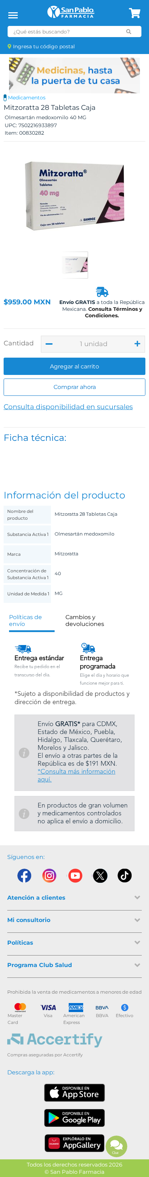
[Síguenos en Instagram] (49, 877)
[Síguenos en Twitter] (100, 877)
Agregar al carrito (74, 366)
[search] (128, 31)
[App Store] (74, 1093)
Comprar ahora (75, 387)
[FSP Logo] (70, 14)
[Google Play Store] (74, 1118)
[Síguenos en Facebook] (24, 877)
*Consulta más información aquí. (76, 776)
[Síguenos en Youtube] (74, 877)
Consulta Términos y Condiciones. (113, 312)
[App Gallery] (74, 1143)
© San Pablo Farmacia (74, 1171)
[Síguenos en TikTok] (125, 877)
